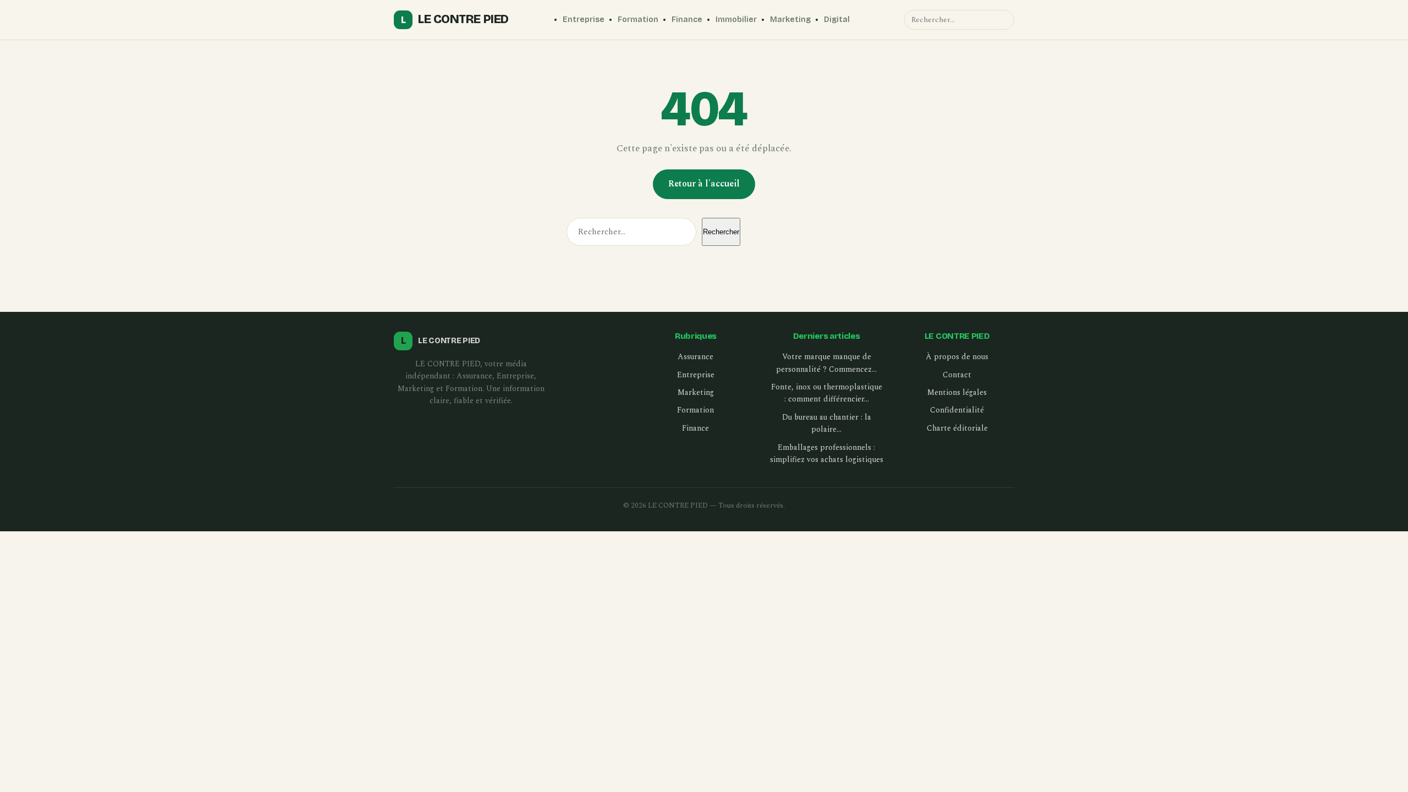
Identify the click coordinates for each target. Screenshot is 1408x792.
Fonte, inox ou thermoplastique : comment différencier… (826, 393)
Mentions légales (957, 392)
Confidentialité (957, 410)
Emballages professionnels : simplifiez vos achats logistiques (826, 453)
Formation (638, 19)
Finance (687, 19)
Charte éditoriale (957, 428)
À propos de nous (957, 356)
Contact (957, 375)
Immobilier (736, 19)
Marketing (790, 19)
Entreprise (583, 19)
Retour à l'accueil (704, 183)
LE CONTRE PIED (455, 19)
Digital (837, 19)
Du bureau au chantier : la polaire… (826, 423)
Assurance (695, 356)
